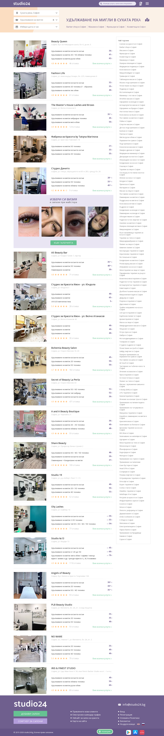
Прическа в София (126, 184)
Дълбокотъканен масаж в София (133, 291)
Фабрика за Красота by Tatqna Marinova (74, 137)
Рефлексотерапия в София (130, 301)
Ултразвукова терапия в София (132, 478)
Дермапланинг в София (129, 513)
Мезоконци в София (127, 446)
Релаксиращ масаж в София (131, 263)
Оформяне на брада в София (131, 108)
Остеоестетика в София (129, 378)
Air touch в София (126, 363)
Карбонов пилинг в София (130, 316)
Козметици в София (136, 26)
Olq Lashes (57, 507)
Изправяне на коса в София (130, 267)
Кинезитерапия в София (129, 396)
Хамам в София (125, 536)
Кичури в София (126, 181)
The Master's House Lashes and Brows (72, 105)
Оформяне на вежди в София (131, 102)
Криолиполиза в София (129, 421)
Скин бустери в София (128, 465)
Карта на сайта (80, 721)
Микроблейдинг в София (129, 73)
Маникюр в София (126, 60)
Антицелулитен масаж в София (132, 105)
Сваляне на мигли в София (130, 223)
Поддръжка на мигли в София (131, 200)
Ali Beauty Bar (59, 253)
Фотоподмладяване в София (131, 338)
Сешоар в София (126, 166)
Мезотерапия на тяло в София (132, 443)
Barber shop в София (76, 26)
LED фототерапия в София (130, 313)
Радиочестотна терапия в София (133, 282)
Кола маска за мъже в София (131, 115)
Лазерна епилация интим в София (133, 226)
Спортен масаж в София (129, 124)
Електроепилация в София (130, 526)
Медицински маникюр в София (131, 153)
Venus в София (125, 507)
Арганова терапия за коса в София (130, 429)
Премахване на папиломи (129, 462)
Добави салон (30, 713)
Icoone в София (125, 504)
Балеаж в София (126, 131)
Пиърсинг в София (127, 329)
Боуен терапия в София (129, 484)
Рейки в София (125, 121)
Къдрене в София (126, 207)
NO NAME (56, 636)
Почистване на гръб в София (131, 348)
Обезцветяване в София (129, 216)
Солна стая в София (127, 488)
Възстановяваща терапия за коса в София (131, 233)
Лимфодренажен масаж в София (132, 325)
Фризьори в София (115, 26)
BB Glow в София (126, 433)
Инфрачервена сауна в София (131, 500)
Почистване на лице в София (131, 86)
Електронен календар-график (87, 714)
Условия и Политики (129, 718)
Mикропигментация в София (131, 294)
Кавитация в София (127, 288)
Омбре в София (125, 335)
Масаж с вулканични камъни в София (131, 385)
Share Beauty (58, 443)
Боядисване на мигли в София (131, 260)
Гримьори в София (127, 76)
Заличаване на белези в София (132, 424)
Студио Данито (60, 168)
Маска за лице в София (129, 322)
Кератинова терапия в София (131, 254)
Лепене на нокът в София (130, 178)
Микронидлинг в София (129, 229)
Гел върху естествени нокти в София (131, 174)
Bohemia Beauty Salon (64, 348)
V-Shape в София (126, 520)
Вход (122, 711)
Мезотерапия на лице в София (132, 270)
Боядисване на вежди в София (132, 210)
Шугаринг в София (127, 439)
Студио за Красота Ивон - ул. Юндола (73, 284)
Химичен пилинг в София (129, 247)
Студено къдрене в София (130, 345)
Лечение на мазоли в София (131, 371)
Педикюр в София (126, 89)
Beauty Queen (59, 41)
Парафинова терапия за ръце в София (132, 274)
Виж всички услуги (101, 63)
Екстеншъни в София (128, 257)
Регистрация (126, 714)
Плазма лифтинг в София (129, 475)
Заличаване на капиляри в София (133, 436)
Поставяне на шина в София (131, 360)
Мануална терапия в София (130, 413)
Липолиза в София (127, 523)
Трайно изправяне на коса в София (131, 308)
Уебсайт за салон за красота (86, 718)
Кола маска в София (127, 69)
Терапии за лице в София (129, 169)
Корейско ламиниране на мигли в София (133, 417)
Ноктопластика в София (129, 111)
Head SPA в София (126, 468)
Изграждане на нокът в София (132, 160)
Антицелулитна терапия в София (132, 285)
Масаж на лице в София (129, 191)
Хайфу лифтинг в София (129, 351)
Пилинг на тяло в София (129, 381)
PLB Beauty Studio (61, 605)
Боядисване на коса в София (131, 163)
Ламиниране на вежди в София (132, 213)
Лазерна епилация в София (130, 63)
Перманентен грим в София (130, 140)
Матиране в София (127, 187)
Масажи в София (96, 26)
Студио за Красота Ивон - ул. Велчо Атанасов (77, 316)
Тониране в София (127, 342)
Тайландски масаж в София (130, 79)
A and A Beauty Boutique (65, 411)
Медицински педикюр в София (131, 66)
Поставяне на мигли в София (131, 118)
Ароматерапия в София (129, 319)
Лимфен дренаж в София (129, 150)
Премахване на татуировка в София (131, 408)
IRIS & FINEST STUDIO (63, 668)
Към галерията (63, 242)
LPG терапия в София (128, 393)
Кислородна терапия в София (131, 251)
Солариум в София (127, 472)
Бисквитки (125, 721)
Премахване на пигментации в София (131, 403)
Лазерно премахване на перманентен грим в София (130, 355)
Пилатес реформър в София (131, 510)
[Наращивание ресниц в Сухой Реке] (143, 724)
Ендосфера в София (127, 452)
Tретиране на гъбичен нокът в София (132, 367)
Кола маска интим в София (130, 204)
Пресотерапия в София (129, 375)
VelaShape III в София (128, 494)
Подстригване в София (128, 144)
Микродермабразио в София (131, 241)
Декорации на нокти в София (131, 156)
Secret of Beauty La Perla (65, 380)
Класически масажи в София (131, 147)
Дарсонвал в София (127, 304)
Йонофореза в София (128, 449)
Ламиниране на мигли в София (131, 197)
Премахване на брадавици (130, 533)
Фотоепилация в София (129, 92)
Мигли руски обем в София (130, 137)
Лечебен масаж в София (129, 99)
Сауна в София (125, 539)
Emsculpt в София (126, 481)
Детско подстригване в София (131, 127)
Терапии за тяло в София (129, 238)
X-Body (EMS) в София (128, 389)
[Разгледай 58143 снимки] (63, 222)
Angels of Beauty (60, 573)
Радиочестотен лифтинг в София (133, 220)
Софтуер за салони (30, 721)
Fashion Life (58, 73)
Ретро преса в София (128, 332)
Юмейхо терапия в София (130, 491)
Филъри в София (126, 455)
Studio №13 (57, 538)
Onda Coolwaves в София (129, 517)
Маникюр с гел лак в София (130, 95)
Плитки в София (126, 134)
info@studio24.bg (134, 704)
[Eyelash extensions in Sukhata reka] (138, 724)
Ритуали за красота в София (131, 497)
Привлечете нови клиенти (85, 711)
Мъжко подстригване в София (132, 82)
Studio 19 (56, 475)
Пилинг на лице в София (129, 244)
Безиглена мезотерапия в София (132, 278)
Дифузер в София (126, 298)
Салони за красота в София (130, 44)
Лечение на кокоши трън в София (133, 399)
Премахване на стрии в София (131, 459)
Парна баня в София (127, 530)
